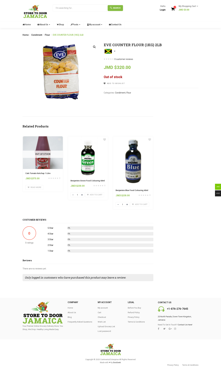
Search (117, 8)
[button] (187, 8)
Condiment (36, 35)
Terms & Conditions (136, 322)
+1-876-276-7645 (177, 308)
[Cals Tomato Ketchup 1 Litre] (43, 138)
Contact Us (116, 24)
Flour (47, 35)
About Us (44, 24)
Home (28, 24)
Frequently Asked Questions (80, 322)
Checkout (102, 317)
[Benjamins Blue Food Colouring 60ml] (132, 138)
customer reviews (123, 59)
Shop (61, 24)
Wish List (102, 322)
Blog (70, 317)
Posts (76, 24)
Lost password (104, 331)
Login (163, 10)
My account (95, 24)
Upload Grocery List (106, 326)
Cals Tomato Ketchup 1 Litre (38, 173)
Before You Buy (134, 308)
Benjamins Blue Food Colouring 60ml (132, 190)
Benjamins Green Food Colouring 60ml (88, 181)
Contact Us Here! (185, 325)
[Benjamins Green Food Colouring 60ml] (88, 138)
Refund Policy (134, 312)
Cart (99, 312)
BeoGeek (117, 362)
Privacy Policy (133, 317)
